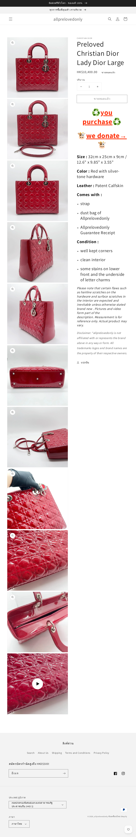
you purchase (97, 117)
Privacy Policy (101, 752)
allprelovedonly (101, 816)
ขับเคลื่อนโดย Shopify (117, 816)
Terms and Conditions (77, 752)
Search (31, 752)
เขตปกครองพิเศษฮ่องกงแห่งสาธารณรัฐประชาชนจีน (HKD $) (32, 804)
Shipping (57, 752)
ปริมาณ (81, 79)
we (91, 135)
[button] (11, 19)
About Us (43, 752)
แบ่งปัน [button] (85, 362)
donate (111, 135)
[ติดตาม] (64, 773)
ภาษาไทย (17, 823)
